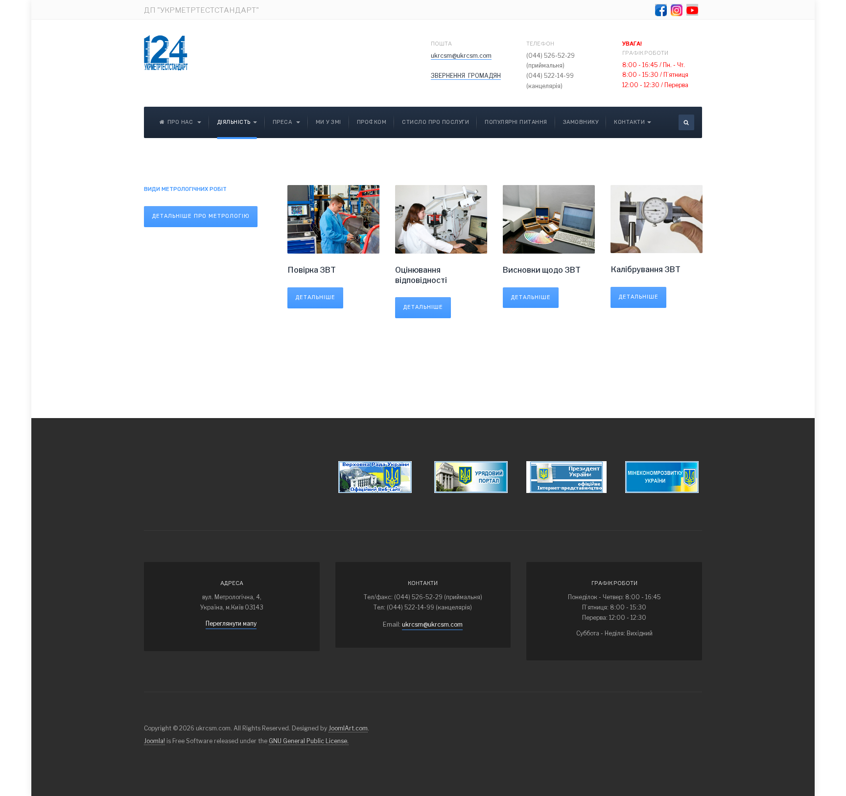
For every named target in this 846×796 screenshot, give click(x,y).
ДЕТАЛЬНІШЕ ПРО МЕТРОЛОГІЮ (201, 216)
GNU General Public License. (309, 741)
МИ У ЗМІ (328, 122)
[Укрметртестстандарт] (166, 52)
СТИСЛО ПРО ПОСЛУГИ (435, 122)
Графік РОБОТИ (645, 48)
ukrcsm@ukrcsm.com (461, 55)
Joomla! (154, 741)
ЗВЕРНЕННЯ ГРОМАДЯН (466, 75)
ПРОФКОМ (372, 122)
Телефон (540, 43)
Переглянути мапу (231, 623)
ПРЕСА (283, 122)
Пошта (441, 43)
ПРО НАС (181, 122)
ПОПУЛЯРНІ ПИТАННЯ (516, 122)
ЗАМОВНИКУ (581, 122)
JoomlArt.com (348, 728)
